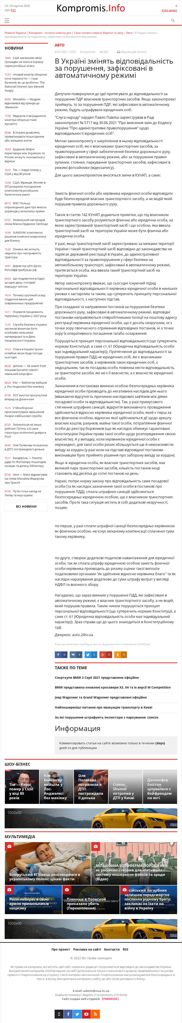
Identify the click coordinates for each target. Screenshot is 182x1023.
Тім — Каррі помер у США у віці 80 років (23, 172)
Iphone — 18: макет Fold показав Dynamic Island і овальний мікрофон (25, 370)
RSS (125, 949)
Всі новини (26, 506)
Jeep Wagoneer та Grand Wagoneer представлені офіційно (101, 697)
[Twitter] (77, 1014)
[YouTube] (86, 1014)
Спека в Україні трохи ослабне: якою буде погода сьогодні (24, 353)
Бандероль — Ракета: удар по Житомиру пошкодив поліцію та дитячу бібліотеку (25, 462)
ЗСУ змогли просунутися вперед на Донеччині (26, 397)
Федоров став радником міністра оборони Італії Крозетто (25, 120)
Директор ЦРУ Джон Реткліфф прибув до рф (23, 268)
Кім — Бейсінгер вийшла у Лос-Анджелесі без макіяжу (26, 384)
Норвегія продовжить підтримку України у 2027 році (25, 314)
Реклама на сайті (87, 949)
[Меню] (7, 20)
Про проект (60, 949)
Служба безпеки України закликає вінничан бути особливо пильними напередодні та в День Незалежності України (26, 332)
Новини (14, 48)
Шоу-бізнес (17, 764)
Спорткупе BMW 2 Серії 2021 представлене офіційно (97, 677)
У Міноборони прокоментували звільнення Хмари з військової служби (24, 412)
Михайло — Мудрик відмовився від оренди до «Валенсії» (23, 103)
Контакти (112, 949)
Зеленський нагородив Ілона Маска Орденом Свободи (26, 222)
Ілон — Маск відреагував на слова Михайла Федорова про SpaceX (26, 478)
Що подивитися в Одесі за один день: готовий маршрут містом (25, 282)
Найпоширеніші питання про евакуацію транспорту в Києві (103, 707)
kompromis (87, 52)
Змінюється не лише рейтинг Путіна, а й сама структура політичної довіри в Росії (25, 430)
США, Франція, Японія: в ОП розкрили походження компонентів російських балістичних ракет (25, 188)
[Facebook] (68, 1014)
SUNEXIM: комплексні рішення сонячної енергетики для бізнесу (25, 236)
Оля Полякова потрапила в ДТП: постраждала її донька (26, 447)
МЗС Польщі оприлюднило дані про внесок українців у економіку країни (26, 207)
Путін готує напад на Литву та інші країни (23, 493)
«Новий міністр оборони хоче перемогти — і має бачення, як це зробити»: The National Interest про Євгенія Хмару (26, 82)
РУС (13, 10)
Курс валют (169, 10)
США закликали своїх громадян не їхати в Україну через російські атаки (24, 62)
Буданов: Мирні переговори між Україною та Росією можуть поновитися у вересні (25, 155)
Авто (60, 45)
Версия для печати (133, 52)
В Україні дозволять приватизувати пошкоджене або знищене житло (24, 136)
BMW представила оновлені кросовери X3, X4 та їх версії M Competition (113, 687)
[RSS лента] (95, 1014)
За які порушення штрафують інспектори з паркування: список (106, 717)
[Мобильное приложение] (59, 1014)
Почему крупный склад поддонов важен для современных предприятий (25, 299)
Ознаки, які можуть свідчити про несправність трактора (23, 253)
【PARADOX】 (110, 999)
